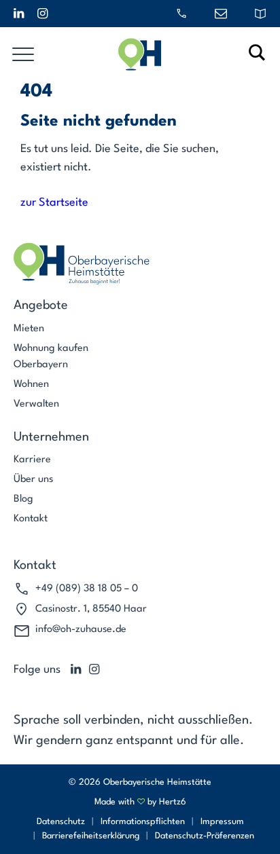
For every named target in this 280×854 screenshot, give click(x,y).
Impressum (222, 821)
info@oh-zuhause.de (80, 630)
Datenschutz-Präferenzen (204, 836)
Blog (23, 499)
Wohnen (31, 384)
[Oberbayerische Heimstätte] (140, 54)
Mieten (29, 329)
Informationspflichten (143, 821)
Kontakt (31, 519)
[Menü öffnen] (23, 54)
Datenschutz (61, 821)
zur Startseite (54, 202)
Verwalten (36, 404)
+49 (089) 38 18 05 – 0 (86, 589)
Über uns (33, 480)
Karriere (32, 460)
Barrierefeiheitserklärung (90, 836)
